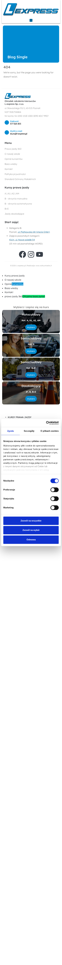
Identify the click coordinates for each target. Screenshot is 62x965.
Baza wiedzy (11, 288)
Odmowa (31, 539)
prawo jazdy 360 (25, 296)
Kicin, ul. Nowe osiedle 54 (22, 239)
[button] (1, 271)
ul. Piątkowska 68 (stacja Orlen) (34, 232)
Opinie (14, 284)
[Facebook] (22, 254)
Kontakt (9, 292)
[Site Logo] (31, 9)
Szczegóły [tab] (29, 431)
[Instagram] (31, 254)
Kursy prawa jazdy (15, 275)
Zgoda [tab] (10, 431)
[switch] (54, 489)
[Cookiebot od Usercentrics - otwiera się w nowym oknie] (46, 423)
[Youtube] (39, 254)
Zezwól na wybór (31, 530)
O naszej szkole (13, 279)
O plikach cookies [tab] (50, 431)
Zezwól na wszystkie (31, 520)
